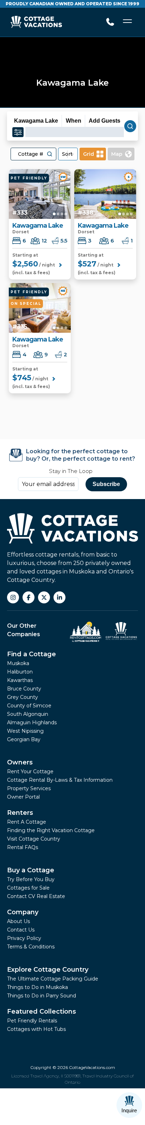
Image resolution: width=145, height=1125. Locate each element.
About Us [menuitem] (18, 921)
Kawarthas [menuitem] (20, 680)
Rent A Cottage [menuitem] (26, 822)
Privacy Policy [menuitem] (24, 938)
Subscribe (106, 484)
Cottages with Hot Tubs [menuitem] (36, 1029)
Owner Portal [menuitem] (23, 797)
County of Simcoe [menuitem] (29, 705)
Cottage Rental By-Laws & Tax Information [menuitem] (60, 780)
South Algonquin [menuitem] (27, 714)
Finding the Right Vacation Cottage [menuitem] (51, 830)
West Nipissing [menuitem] (25, 731)
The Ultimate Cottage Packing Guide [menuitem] (52, 979)
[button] (50, 154)
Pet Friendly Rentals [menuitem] (32, 1021)
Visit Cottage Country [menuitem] (33, 839)
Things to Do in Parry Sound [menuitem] (41, 995)
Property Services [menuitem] (29, 788)
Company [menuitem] (22, 912)
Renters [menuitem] (20, 813)
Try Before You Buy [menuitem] (31, 879)
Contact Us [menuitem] (20, 930)
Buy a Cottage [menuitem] (30, 870)
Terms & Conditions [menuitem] (31, 946)
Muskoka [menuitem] (18, 663)
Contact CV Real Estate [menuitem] (36, 896)
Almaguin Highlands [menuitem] (32, 722)
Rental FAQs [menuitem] (22, 847)
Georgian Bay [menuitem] (23, 739)
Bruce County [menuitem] (24, 689)
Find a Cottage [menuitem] (31, 654)
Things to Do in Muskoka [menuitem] (37, 987)
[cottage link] (40, 194)
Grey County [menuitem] (22, 697)
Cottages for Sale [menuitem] (28, 888)
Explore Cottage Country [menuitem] (47, 969)
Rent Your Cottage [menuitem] (30, 771)
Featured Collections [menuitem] (41, 1011)
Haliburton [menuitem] (20, 672)
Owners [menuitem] (20, 762)
